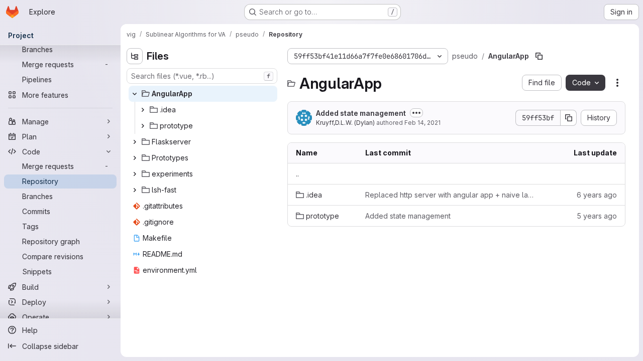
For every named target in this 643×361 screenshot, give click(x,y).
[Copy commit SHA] (569, 118)
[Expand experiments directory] (135, 174)
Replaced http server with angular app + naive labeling (451, 195)
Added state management (361, 113)
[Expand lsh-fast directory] (135, 190)
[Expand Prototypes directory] (135, 158)
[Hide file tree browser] (135, 56)
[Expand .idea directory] (143, 110)
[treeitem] (203, 94)
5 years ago (597, 216)
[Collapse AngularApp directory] (135, 94)
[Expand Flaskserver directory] (135, 142)
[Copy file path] (539, 56)
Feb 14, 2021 (422, 122)
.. (297, 173)
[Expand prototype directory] (143, 126)
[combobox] (202, 76)
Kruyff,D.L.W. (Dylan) (345, 122)
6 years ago (597, 195)
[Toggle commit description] (416, 112)
